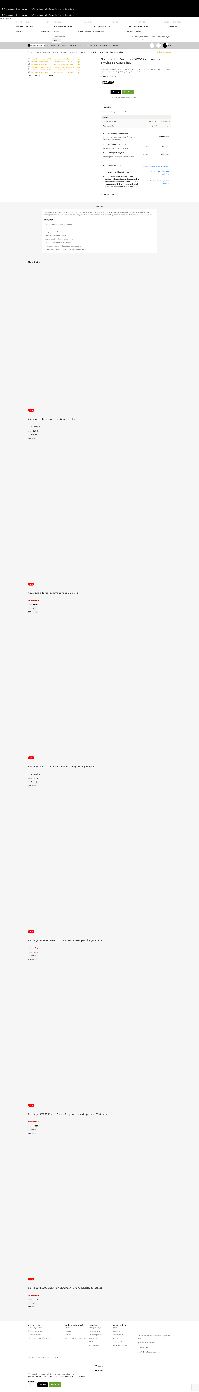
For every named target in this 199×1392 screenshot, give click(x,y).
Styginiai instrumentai (43, 52)
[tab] (99, 206)
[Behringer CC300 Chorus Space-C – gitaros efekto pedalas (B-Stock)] (99, 1032)
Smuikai (55, 52)
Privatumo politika (95, 1335)
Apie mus (68, 1328)
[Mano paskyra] (152, 45)
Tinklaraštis (68, 1335)
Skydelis (116, 1328)
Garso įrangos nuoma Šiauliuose (39, 1338)
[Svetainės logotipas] (38, 38)
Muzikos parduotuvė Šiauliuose (75, 1338)
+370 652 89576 (138, 39)
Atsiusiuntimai (118, 1335)
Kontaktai (68, 1331)
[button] (33, 434)
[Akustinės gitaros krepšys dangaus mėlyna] (99, 511)
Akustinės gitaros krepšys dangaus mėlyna (53, 592)
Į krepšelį (116, 92)
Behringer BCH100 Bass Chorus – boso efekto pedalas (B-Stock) (65, 940)
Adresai (115, 1338)
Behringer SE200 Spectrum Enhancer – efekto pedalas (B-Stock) (65, 1287)
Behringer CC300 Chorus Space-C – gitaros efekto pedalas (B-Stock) (67, 1114)
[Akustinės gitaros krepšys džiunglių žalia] (99, 337)
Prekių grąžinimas (95, 1331)
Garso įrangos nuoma (35, 1328)
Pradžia (30, 52)
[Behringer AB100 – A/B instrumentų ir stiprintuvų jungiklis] (99, 684)
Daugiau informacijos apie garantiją (156, 166)
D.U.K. (91, 1342)
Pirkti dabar (128, 92)
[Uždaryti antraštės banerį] (2, 2)
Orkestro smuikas (67, 52)
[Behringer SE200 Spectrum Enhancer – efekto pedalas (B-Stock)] (99, 1206)
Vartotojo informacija (120, 1342)
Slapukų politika (94, 1338)
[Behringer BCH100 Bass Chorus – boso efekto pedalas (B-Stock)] (99, 858)
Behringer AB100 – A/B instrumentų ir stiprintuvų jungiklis (61, 766)
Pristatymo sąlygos (95, 1328)
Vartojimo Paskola (95, 1345)
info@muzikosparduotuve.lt (150, 1352)
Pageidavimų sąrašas (120, 1345)
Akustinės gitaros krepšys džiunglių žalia (51, 419)
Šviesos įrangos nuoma (36, 1331)
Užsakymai (117, 1331)
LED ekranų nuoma (34, 1335)
